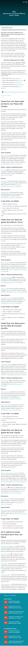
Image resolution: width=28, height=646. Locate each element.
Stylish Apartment (5, 192)
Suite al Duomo (4, 499)
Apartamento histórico (6, 510)
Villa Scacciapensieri (5, 584)
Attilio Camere (4, 181)
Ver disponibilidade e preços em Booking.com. (16, 374)
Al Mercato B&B (17, 82)
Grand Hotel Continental (6, 364)
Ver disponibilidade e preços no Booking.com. (11, 163)
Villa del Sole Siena (16, 78)
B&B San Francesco (5, 392)
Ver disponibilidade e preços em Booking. (10, 282)
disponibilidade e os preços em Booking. (10, 197)
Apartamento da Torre (6, 298)
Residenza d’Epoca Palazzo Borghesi (9, 473)
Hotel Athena (4, 563)
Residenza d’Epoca (19, 84)
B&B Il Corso (21, 80)
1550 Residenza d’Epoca (7, 277)
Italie (14, 11)
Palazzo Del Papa (5, 155)
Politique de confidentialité (10, 595)
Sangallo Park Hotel (5, 574)
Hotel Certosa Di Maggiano (7, 546)
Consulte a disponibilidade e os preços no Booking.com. (14, 481)
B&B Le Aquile (4, 487)
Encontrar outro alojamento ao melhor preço (14, 92)
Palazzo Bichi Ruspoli (6, 404)
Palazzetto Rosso (5, 380)
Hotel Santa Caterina (6, 554)
